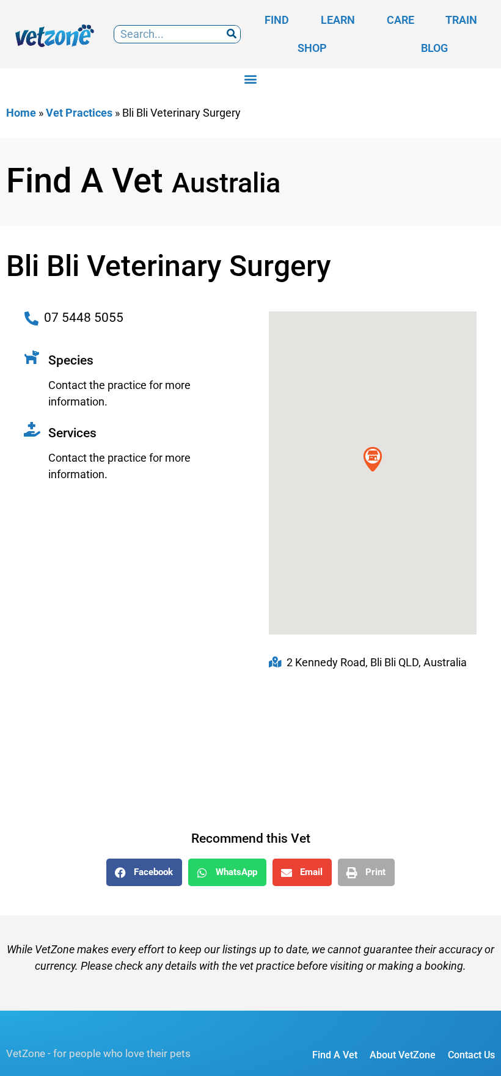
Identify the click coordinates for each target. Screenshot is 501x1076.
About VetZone (403, 1055)
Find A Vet (334, 1055)
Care (400, 19)
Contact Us (471, 1055)
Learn (338, 19)
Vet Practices (79, 112)
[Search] (231, 34)
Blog (434, 48)
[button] (251, 78)
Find (277, 19)
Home (21, 112)
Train (461, 19)
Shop (312, 48)
